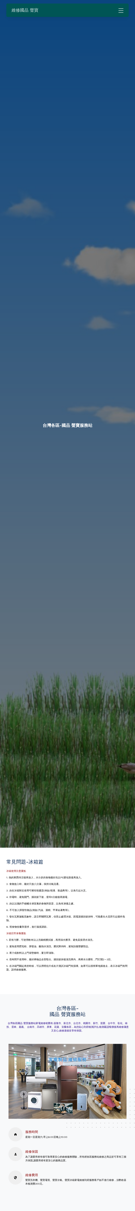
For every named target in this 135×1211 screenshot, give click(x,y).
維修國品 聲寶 (25, 10)
